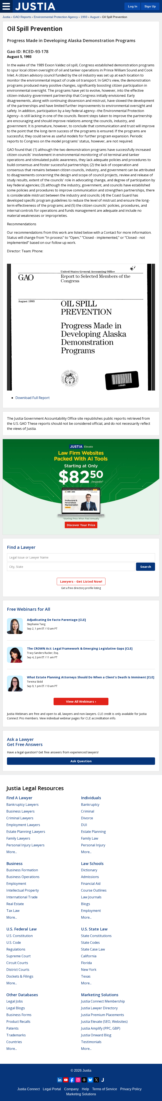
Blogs (85, 904)
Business (14, 863)
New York (88, 969)
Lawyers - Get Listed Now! (81, 581)
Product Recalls (18, 1021)
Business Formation (22, 870)
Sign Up (150, 6)
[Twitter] (96, 1079)
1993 (84, 17)
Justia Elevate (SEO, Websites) (104, 1021)
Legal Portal (52, 1089)
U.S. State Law (94, 929)
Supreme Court (18, 956)
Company (71, 1089)
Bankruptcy (90, 804)
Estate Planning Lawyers (25, 831)
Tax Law (12, 910)
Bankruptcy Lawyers (22, 804)
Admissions (90, 876)
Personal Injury (93, 845)
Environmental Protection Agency (56, 17)
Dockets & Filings (19, 976)
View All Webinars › (81, 701)
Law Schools (92, 863)
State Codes (90, 942)
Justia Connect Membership (103, 1001)
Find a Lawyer (21, 547)
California (88, 956)
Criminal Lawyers (19, 818)
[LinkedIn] (59, 1079)
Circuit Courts (17, 962)
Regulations (15, 949)
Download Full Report (32, 397)
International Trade (22, 897)
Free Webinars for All (28, 609)
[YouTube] (65, 1079)
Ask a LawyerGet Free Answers (25, 741)
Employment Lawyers (23, 824)
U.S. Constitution (19, 935)
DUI (84, 824)
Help (85, 1089)
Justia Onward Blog (96, 1035)
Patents (12, 1028)
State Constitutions (96, 935)
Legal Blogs (15, 1008)
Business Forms (18, 1014)
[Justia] (35, 6)
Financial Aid (90, 883)
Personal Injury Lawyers (25, 845)
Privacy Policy (131, 1089)
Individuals (91, 797)
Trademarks (16, 1035)
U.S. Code (13, 942)
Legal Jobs (14, 1001)
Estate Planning (93, 831)
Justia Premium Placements (102, 1014)
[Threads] (84, 1079)
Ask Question (81, 761)
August (94, 17)
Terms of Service (104, 1089)
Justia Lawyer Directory (99, 1008)
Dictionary (89, 870)
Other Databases (22, 994)
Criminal (87, 811)
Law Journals (91, 897)
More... (11, 852)
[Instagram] (78, 1079)
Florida (86, 962)
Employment (16, 883)
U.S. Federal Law (21, 929)
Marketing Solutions (99, 994)
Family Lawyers (18, 838)
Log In (132, 6)
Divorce (87, 818)
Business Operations (22, 876)
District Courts (17, 969)
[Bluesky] (90, 1079)
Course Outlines (94, 890)
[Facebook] (71, 1079)
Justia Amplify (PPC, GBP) (100, 1028)
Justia (6, 17)
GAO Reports (22, 17)
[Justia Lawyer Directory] (102, 1079)
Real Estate (15, 904)
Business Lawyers (20, 811)
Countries (14, 1042)
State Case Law (93, 949)
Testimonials (91, 1042)
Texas (85, 976)
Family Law (89, 838)
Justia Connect (28, 1089)
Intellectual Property (22, 890)
